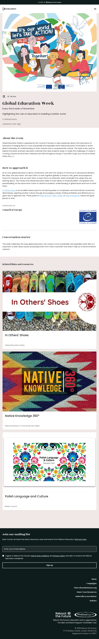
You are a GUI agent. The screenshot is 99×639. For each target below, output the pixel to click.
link (12, 156)
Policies (93, 600)
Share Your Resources (87, 592)
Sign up (49, 565)
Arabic (60, 195)
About (94, 579)
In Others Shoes (9, 190)
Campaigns (92, 583)
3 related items (9, 119)
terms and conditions (40, 556)
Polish (54, 195)
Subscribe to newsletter (86, 596)
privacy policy (59, 556)
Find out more (80, 539)
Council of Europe (12, 210)
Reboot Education (9, 9)
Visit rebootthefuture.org (85, 587)
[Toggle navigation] (95, 8)
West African (45, 195)
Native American (73, 195)
